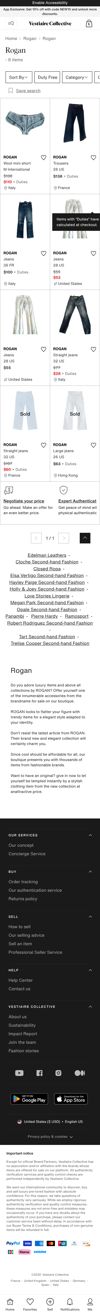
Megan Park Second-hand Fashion (47, 602)
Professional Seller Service (35, 952)
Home (11, 38)
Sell (13, 917)
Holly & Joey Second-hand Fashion (47, 589)
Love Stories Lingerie (47, 596)
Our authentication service (35, 890)
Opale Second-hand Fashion (47, 609)
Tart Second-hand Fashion (47, 636)
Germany (79, 1281)
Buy (13, 872)
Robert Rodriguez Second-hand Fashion (50, 623)
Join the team (22, 1042)
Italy (56, 1285)
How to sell (20, 926)
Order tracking (23, 881)
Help (14, 970)
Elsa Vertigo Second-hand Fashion (47, 575)
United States (59, 1281)
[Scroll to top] (85, 538)
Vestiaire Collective (32, 1007)
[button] (89, 23)
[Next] (63, 538)
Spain (45, 1285)
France (16, 1281)
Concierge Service (27, 853)
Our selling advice (27, 935)
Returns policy (23, 898)
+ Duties (20, 182)
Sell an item (20, 943)
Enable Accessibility (49, 3)
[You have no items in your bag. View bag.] (89, 23)
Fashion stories (24, 1050)
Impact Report (23, 1033)
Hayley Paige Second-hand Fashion (47, 582)
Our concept (21, 845)
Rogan (29, 38)
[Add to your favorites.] (44, 157)
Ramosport (77, 616)
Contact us (19, 988)
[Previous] (36, 538)
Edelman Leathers (47, 555)
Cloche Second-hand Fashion (47, 562)
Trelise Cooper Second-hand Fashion (50, 643)
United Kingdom (35, 1281)
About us (18, 1016)
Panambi (14, 616)
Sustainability (22, 1025)
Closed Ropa (47, 569)
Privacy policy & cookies (47, 1136)
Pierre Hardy (44, 616)
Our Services (23, 835)
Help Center (21, 980)
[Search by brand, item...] (11, 23)
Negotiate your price (23, 501)
